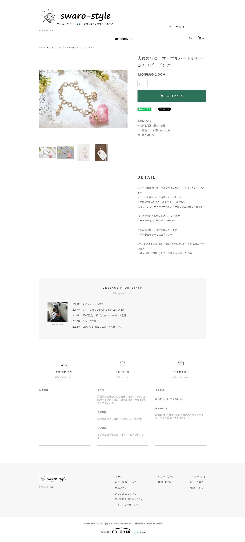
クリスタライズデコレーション (64, 47)
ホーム (42, 47)
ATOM (168, 482)
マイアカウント (176, 26)
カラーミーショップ (92, 523)
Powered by (105, 531)
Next (122, 98)
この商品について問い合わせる (154, 130)
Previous (44, 98)
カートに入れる (175, 96)
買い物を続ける (146, 135)
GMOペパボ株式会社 (133, 523)
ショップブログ (166, 476)
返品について (145, 120)
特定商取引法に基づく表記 (152, 125)
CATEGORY (121, 39)
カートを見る (197, 482)
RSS (160, 482)
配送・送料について (125, 482)
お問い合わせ (197, 487)
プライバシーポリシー (126, 504)
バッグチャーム (89, 47)
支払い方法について (125, 493)
